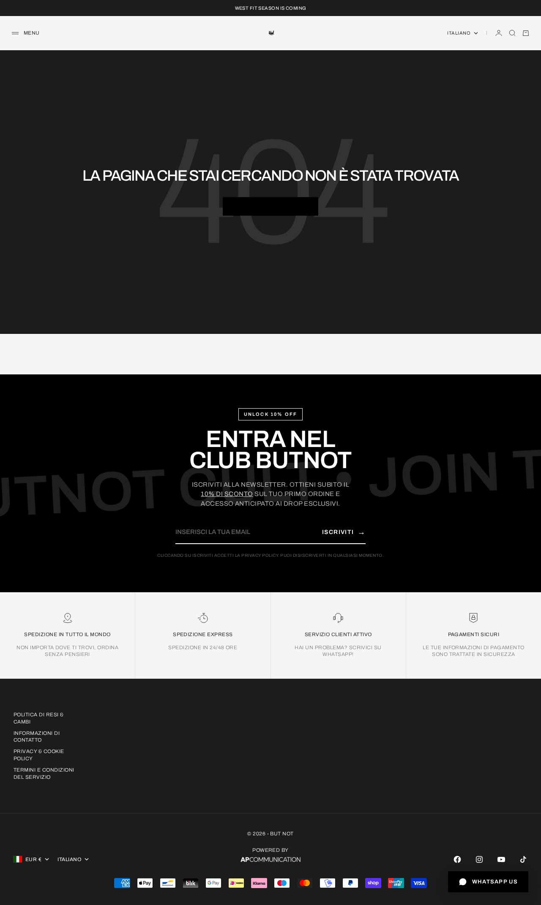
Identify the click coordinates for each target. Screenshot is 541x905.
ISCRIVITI (344, 532)
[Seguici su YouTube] (501, 859)
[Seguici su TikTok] (523, 859)
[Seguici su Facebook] (457, 859)
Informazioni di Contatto (37, 736)
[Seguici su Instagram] (479, 859)
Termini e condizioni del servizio (44, 773)
